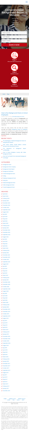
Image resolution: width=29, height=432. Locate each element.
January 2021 (6, 279)
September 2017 (6, 370)
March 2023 (5, 223)
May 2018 (5, 352)
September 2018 (6, 343)
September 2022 (6, 234)
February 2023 (6, 225)
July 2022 (5, 239)
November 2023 (6, 205)
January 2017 (6, 388)
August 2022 (5, 236)
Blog (8, 94)
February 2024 (6, 198)
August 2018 (5, 345)
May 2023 (5, 218)
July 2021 (5, 266)
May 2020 (5, 298)
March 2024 (5, 196)
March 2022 (5, 248)
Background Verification (8, 171)
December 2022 (6, 230)
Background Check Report (8, 169)
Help (23, 400)
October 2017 (6, 368)
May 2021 (5, 270)
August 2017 (5, 372)
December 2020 (6, 282)
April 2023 (5, 221)
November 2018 (6, 338)
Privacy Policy (21, 398)
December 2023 (6, 203)
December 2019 (6, 309)
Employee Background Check (9, 178)
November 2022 (6, 232)
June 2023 (5, 216)
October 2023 (6, 207)
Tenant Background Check (9, 187)
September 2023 (6, 209)
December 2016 (6, 390)
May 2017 (5, 379)
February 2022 (6, 250)
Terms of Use (12, 398)
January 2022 (6, 252)
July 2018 (5, 347)
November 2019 (6, 311)
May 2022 (5, 243)
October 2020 (6, 286)
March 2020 (5, 302)
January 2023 (6, 227)
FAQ (13, 400)
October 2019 (6, 313)
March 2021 (5, 275)
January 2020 (6, 307)
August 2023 (5, 212)
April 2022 (5, 246)
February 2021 (6, 277)
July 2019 (5, 320)
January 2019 (6, 334)
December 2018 (6, 336)
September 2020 (6, 289)
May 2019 (5, 325)
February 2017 (6, 386)
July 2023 (5, 214)
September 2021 (6, 261)
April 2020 (5, 300)
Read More (3, 135)
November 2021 (6, 257)
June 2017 (5, 377)
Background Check (7, 164)
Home (4, 94)
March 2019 (5, 329)
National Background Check (9, 182)
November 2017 (6, 365)
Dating (4, 175)
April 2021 (5, 273)
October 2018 (6, 341)
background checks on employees (20, 129)
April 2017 (5, 381)
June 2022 (5, 241)
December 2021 (6, 255)
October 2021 (6, 259)
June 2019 (5, 322)
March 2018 (5, 356)
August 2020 (5, 291)
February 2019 (6, 331)
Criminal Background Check (9, 173)
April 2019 (5, 327)
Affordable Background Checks (18, 116)
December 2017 (6, 363)
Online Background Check (8, 185)
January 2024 (6, 200)
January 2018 (6, 361)
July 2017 (5, 374)
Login (8, 400)
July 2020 (5, 293)
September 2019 (6, 316)
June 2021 (5, 268)
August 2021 (5, 264)
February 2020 (6, 304)
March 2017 (5, 384)
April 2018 (5, 354)
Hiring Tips (5, 180)
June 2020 (5, 295)
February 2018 (6, 359)
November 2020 (6, 284)
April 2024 (5, 194)
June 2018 (5, 350)
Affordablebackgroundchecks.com (8, 2)
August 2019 (5, 318)
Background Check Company (9, 166)
